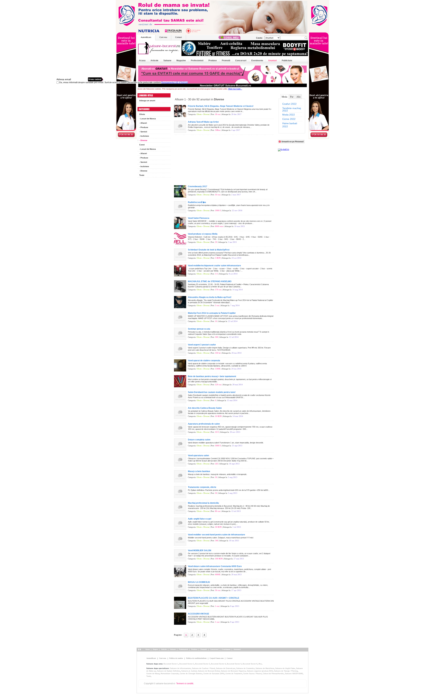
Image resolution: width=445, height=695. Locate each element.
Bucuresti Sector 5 (234, 664)
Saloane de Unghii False (285, 668)
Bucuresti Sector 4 (218, 664)
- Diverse (143, 140)
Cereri (142, 145)
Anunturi (272, 60)
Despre (155, 649)
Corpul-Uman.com (217, 658)
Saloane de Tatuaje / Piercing (286, 671)
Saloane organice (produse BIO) (260, 671)
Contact (178, 37)
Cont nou (163, 37)
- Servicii (143, 132)
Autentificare (146, 37)
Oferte (142, 114)
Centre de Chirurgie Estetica (191, 673)
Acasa (142, 60)
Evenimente (257, 60)
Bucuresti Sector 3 (202, 664)
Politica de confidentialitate (196, 658)
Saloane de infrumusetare (180, 668)
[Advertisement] (154, 231)
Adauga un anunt (147, 100)
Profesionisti (197, 60)
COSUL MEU (231, 37)
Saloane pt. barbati (189, 671)
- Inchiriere (144, 136)
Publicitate (287, 60)
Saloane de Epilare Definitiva (168, 671)
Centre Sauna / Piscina (252, 673)
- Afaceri (143, 123)
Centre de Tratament (233, 673)
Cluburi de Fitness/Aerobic (273, 673)
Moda (284, 96)
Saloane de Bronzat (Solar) (209, 671)
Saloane (167, 60)
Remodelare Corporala (170, 673)
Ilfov (260, 664)
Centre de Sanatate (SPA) (213, 673)
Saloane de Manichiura (265, 668)
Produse (212, 60)
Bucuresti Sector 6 (250, 664)
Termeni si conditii (184, 683)
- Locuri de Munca (147, 119)
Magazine (181, 60)
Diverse (206, 114)
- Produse (143, 127)
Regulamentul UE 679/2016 (174, 82)
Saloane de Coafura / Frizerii (203, 668)
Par (291, 96)
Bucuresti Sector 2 (186, 664)
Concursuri (240, 60)
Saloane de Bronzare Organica (233, 671)
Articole (154, 60)
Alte (298, 96)
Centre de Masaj (153, 673)
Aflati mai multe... (235, 89)
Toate (141, 175)
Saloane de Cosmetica (245, 668)
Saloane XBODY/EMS (294, 673)
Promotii (226, 60)
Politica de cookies (176, 658)
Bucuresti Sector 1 (171, 664)
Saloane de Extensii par (225, 668)
